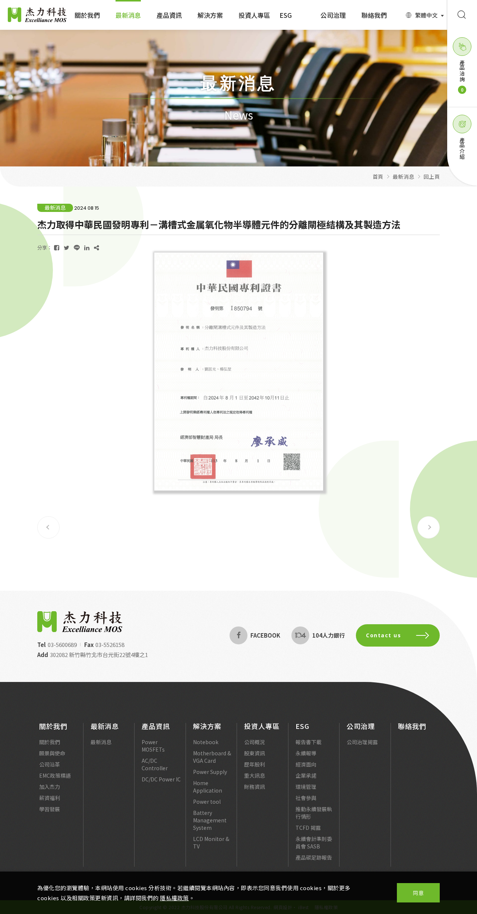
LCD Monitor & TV (211, 842)
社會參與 (306, 798)
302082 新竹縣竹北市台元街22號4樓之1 (99, 654)
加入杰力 (49, 786)
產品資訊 (169, 15)
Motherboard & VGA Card (212, 756)
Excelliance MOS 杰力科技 (37, 15)
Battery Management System (210, 820)
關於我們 (87, 15)
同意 (418, 892)
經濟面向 (306, 764)
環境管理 (306, 786)
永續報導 (306, 753)
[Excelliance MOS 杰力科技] (79, 621)
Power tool (207, 801)
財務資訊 (254, 786)
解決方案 (210, 15)
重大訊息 (254, 775)
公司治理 (333, 15)
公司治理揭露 (362, 742)
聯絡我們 (374, 15)
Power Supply (210, 771)
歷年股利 (254, 764)
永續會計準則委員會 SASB (314, 842)
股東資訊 (254, 753)
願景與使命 (52, 753)
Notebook (205, 742)
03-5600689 (62, 644)
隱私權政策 (174, 898)
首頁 (378, 176)
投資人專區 (254, 15)
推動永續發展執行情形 (314, 812)
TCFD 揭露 (308, 827)
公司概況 (254, 742)
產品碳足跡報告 (314, 857)
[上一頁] (48, 527)
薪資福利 (49, 798)
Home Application (207, 786)
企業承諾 (306, 775)
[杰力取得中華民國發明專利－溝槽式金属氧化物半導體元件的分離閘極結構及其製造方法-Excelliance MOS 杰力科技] (56, 247)
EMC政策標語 (55, 775)
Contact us (383, 635)
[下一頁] (428, 527)
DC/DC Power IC (161, 779)
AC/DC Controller (155, 764)
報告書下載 (309, 742)
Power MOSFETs (153, 745)
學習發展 (49, 809)
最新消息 (128, 15)
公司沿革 (49, 764)
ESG (285, 15)
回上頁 (432, 176)
